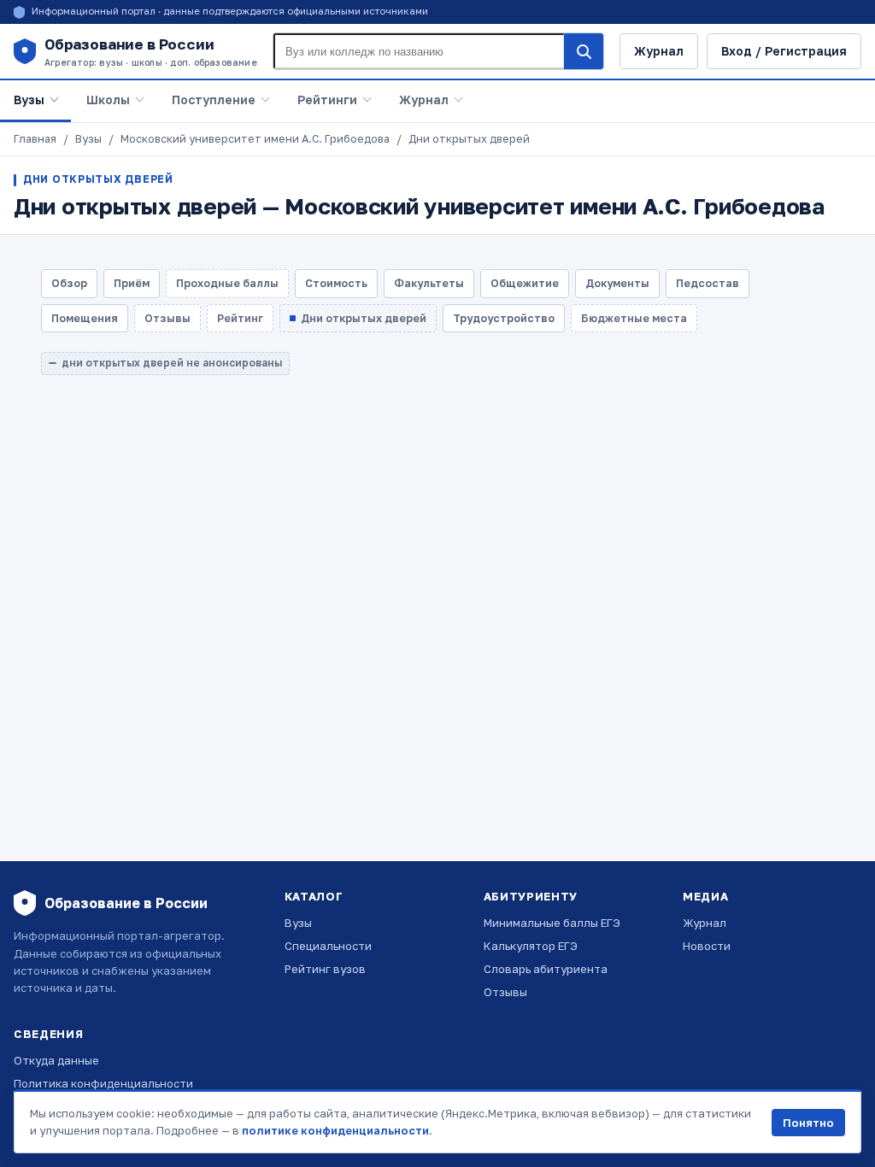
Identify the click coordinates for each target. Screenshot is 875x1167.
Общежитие (524, 283)
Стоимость (336, 283)
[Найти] (583, 51)
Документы (617, 283)
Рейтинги (327, 99)
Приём (132, 283)
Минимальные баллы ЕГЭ (552, 922)
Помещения (84, 318)
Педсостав (707, 283)
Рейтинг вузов (325, 969)
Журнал (659, 51)
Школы (108, 99)
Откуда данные (56, 1060)
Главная (35, 138)
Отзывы (505, 992)
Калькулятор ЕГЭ (531, 946)
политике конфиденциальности (335, 1130)
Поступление (213, 99)
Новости (707, 946)
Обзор (69, 283)
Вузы (29, 99)
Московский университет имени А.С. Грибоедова (255, 138)
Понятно (808, 1122)
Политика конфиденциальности (103, 1083)
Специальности (328, 946)
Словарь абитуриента (546, 969)
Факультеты (429, 283)
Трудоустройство (504, 318)
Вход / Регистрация (784, 51)
